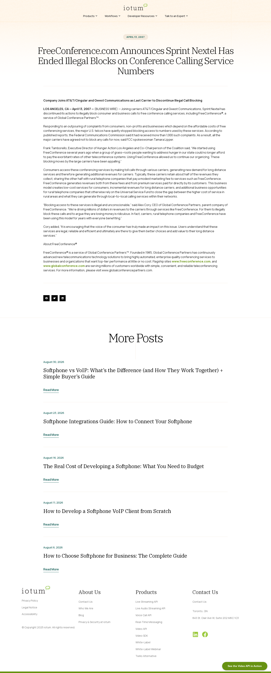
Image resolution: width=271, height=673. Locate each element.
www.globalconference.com (64, 266)
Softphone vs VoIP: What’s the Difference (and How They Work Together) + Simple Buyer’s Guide (133, 373)
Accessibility (29, 614)
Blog (81, 615)
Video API (141, 629)
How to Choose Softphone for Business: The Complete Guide (115, 555)
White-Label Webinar (148, 649)
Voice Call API (143, 615)
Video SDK (142, 635)
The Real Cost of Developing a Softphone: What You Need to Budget (123, 466)
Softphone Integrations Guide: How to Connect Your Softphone (117, 421)
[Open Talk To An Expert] (187, 16)
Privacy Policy (30, 600)
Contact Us (86, 601)
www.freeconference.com (191, 261)
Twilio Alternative (146, 656)
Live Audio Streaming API (150, 608)
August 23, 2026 (53, 412)
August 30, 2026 (53, 361)
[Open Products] (96, 16)
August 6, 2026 (53, 547)
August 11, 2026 (53, 502)
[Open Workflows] (119, 16)
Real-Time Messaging (149, 622)
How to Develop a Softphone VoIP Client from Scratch (107, 511)
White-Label (143, 642)
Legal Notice (29, 607)
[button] (46, 298)
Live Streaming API (147, 601)
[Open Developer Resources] (156, 16)
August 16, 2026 (53, 457)
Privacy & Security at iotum (94, 622)
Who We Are (86, 608)
